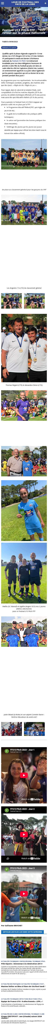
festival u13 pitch (9, 48)
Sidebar (45, 3)
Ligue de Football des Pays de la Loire (25, 3)
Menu (3, 3)
